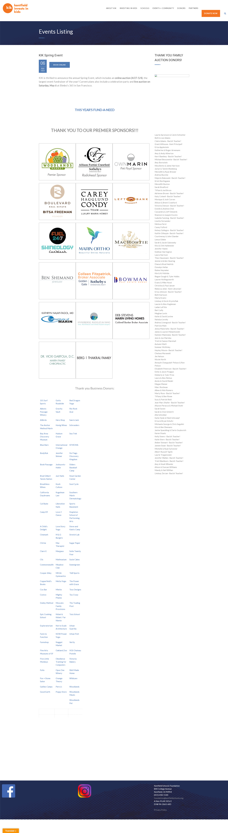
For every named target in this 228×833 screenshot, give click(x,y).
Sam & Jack (74, 420)
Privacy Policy (160, 810)
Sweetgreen (74, 564)
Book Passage (46, 464)
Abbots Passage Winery (44, 411)
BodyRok (44, 453)
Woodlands (74, 686)
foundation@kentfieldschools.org (168, 798)
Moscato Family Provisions (60, 606)
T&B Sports (74, 573)
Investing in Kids (128, 8)
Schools (145, 8)
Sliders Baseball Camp (73, 467)
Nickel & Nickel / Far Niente (61, 617)
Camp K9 (44, 512)
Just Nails (60, 476)
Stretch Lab (74, 534)
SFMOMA (73, 445)
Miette (59, 589)
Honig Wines (61, 425)
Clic (41, 559)
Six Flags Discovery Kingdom (74, 456)
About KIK (111, 8)
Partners (193, 8)
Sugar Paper (74, 543)
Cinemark (44, 534)
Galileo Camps (46, 686)
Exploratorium (46, 625)
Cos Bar (43, 589)
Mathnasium (61, 559)
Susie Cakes (74, 559)
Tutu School (74, 614)
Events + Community (163, 8)
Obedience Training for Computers (61, 662)
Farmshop (44, 642)
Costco (43, 594)
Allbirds (43, 420)
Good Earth (45, 692)
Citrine (43, 543)
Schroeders (74, 425)
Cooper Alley (45, 573)
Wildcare (73, 678)
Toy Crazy (73, 594)
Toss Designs (75, 589)
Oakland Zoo (61, 650)
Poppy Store (61, 692)
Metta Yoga (61, 581)
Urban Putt (74, 634)
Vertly (72, 642)
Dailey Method (46, 603)
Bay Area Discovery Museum (44, 436)
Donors (181, 8)
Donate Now (210, 13)
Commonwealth (47, 564)
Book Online (59, 65)
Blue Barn (44, 445)
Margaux (60, 551)
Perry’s (59, 686)
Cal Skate (44, 503)
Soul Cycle (74, 484)
